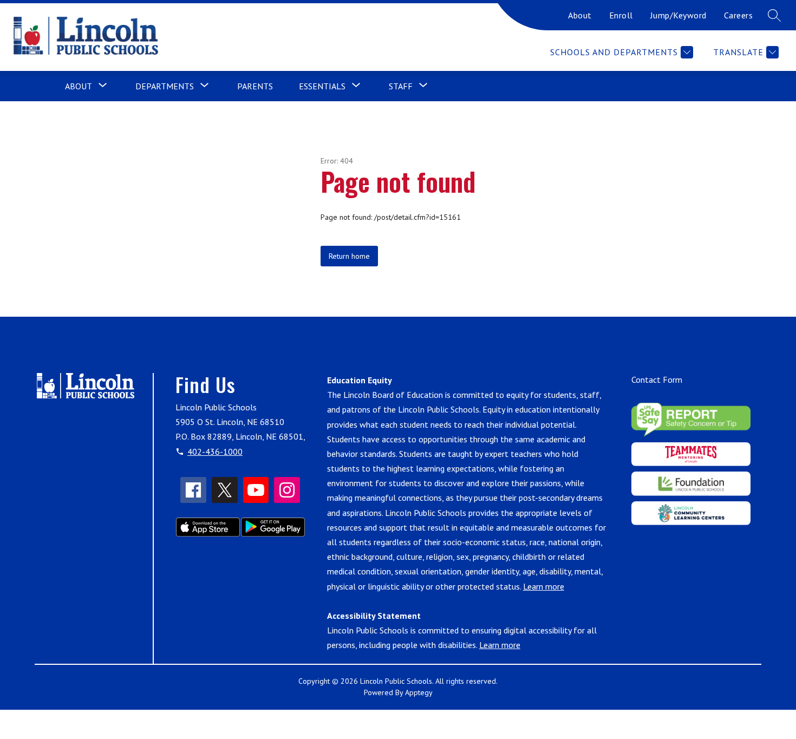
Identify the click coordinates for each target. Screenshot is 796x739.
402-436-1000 (215, 451)
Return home (349, 256)
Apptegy (419, 692)
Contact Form (656, 379)
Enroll (621, 15)
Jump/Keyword (678, 15)
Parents (255, 86)
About (580, 15)
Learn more (543, 586)
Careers (738, 15)
